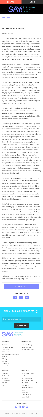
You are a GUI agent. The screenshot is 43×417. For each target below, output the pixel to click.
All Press (6, 17)
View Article (21, 287)
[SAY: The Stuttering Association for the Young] (21, 6)
